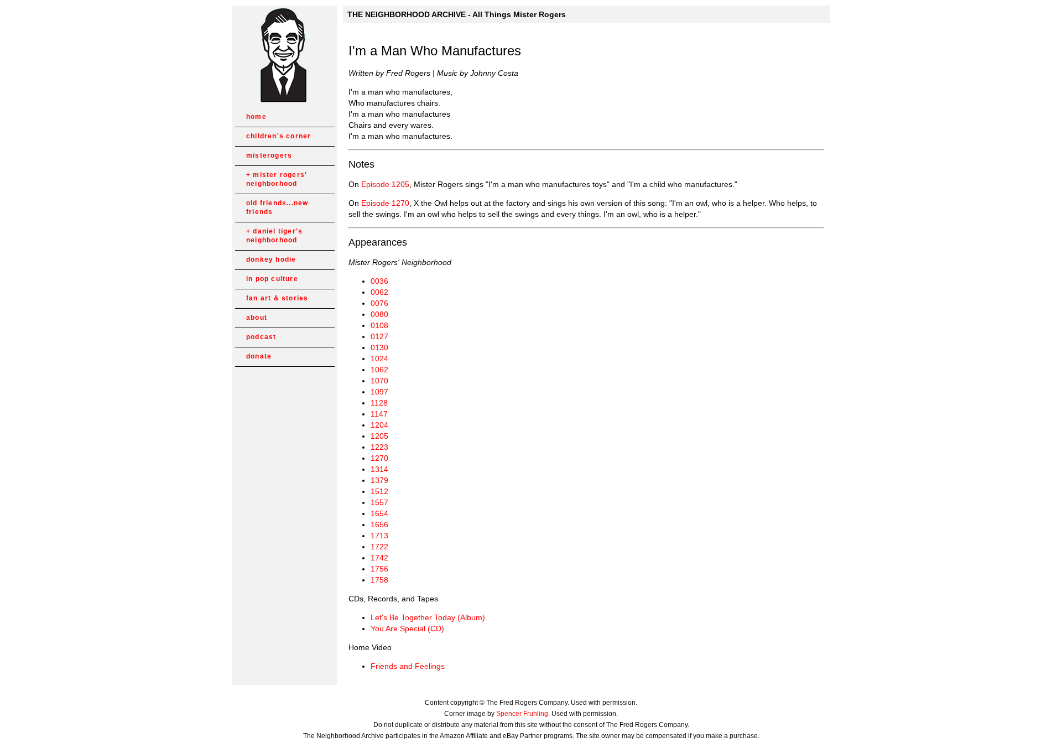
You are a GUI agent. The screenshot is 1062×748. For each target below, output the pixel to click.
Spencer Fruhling (522, 714)
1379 (379, 480)
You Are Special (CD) (407, 628)
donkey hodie (271, 259)
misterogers (269, 155)
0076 (379, 303)
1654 (379, 513)
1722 (379, 546)
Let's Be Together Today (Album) (428, 617)
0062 (379, 292)
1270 (379, 458)
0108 (379, 325)
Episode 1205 (385, 184)
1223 (379, 447)
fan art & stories (277, 298)
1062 (379, 369)
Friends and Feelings (408, 666)
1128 (379, 402)
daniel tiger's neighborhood (274, 235)
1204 (379, 424)
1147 (379, 413)
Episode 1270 (385, 203)
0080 (379, 314)
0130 (379, 347)
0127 (379, 336)
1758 (379, 579)
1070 (379, 380)
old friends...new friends (277, 207)
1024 (379, 358)
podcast (261, 337)
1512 (379, 491)
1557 (379, 502)
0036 (379, 281)
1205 (379, 436)
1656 (379, 524)
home (256, 117)
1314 (379, 469)
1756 (379, 568)
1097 (379, 391)
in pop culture (272, 279)
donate (259, 356)
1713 (379, 535)
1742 (379, 557)
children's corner (278, 136)
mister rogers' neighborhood (276, 179)
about (256, 317)
